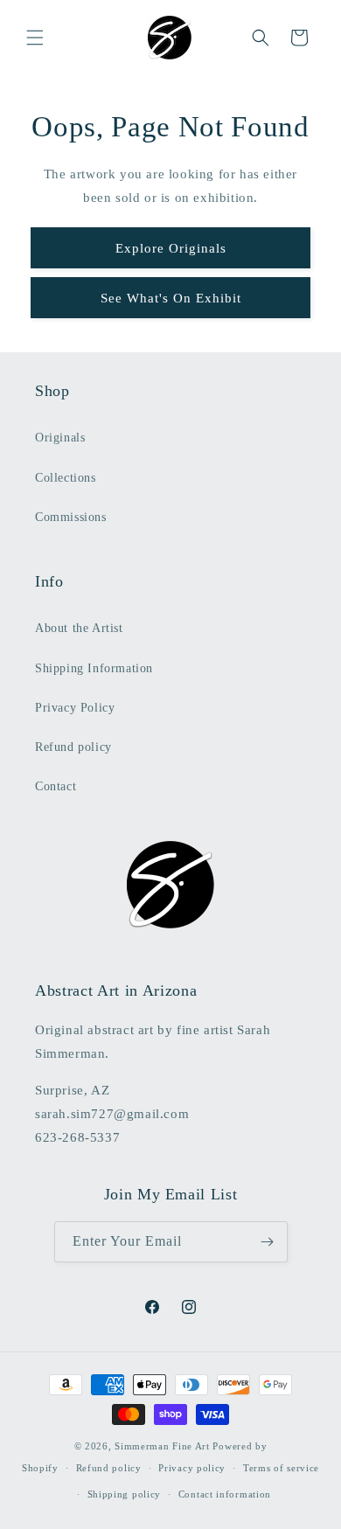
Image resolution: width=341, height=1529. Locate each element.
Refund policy (73, 747)
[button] (35, 37)
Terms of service (281, 1468)
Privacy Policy (75, 707)
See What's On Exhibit (171, 298)
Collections (65, 477)
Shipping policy (124, 1494)
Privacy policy (192, 1468)
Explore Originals (170, 248)
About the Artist (79, 628)
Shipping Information (94, 668)
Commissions (71, 517)
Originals (60, 437)
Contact (55, 786)
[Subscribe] (267, 1241)
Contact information (224, 1494)
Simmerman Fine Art (162, 1446)
